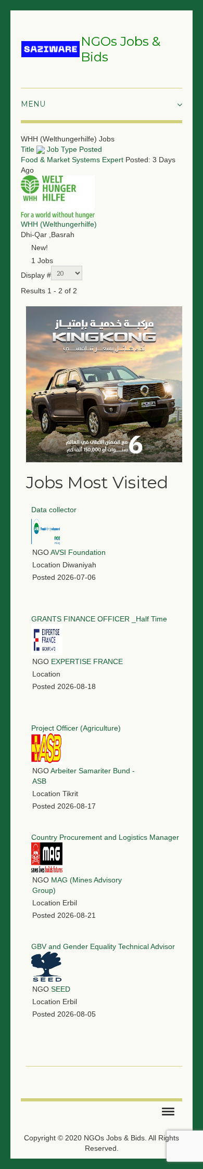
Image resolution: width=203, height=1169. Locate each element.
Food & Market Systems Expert (72, 159)
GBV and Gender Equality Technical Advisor (103, 946)
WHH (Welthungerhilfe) (59, 224)
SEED (60, 989)
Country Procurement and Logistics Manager (105, 837)
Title (28, 149)
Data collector (54, 509)
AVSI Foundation (78, 552)
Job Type (62, 149)
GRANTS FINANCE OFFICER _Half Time (99, 619)
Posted (90, 149)
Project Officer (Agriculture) (76, 728)
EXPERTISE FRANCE (87, 661)
